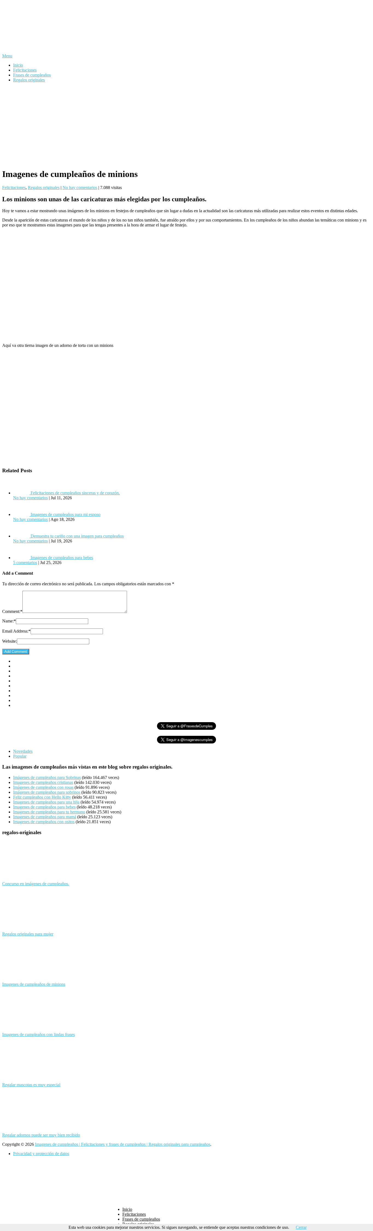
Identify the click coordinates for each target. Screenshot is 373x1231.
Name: (9, 621)
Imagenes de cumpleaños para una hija (46, 802)
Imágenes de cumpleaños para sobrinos (46, 792)
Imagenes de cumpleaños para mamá (44, 816)
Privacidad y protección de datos (41, 1153)
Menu (7, 56)
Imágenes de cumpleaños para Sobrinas (47, 777)
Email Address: (16, 631)
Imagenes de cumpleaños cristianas (43, 782)
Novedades (22, 751)
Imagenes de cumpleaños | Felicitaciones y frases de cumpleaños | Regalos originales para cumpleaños (122, 1144)
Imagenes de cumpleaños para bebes (44, 807)
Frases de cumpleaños (32, 75)
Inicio (18, 65)
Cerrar (301, 1227)
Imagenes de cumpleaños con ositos (44, 821)
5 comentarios (25, 562)
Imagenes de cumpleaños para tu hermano (49, 812)
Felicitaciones (25, 70)
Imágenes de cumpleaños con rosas (43, 787)
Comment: (12, 611)
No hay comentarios (80, 187)
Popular (19, 756)
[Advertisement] (186, 125)
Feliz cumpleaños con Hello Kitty (42, 797)
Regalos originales (29, 80)
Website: (9, 641)
